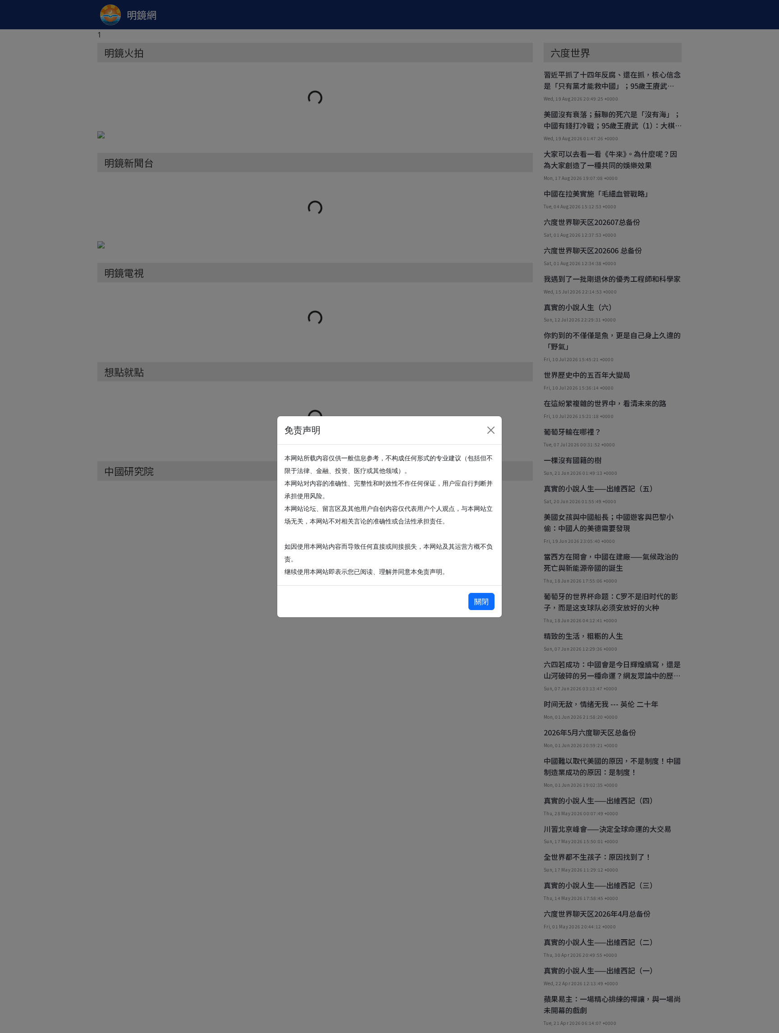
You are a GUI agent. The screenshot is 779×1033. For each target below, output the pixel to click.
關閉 (481, 601)
